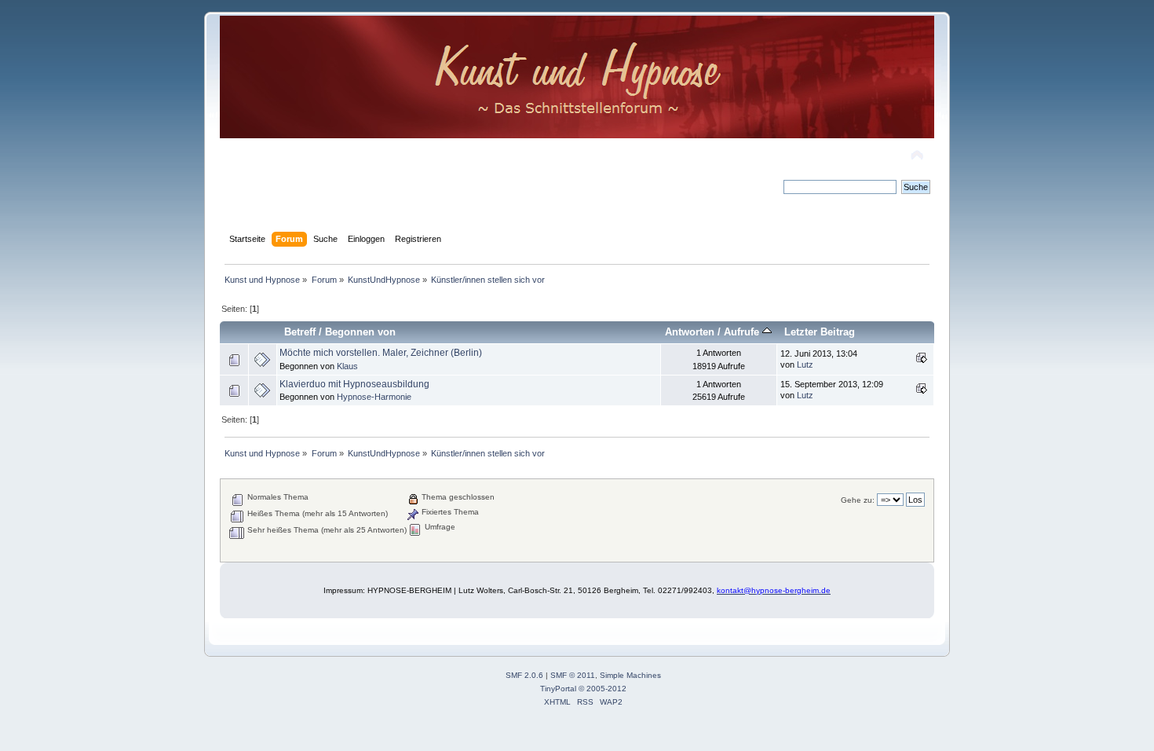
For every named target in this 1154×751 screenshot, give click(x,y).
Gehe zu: (858, 500)
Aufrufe (743, 332)
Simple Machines (630, 675)
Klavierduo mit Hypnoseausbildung (354, 384)
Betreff (300, 332)
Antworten (689, 332)
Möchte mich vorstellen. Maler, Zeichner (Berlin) (380, 352)
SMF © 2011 (572, 675)
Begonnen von (360, 332)
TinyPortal (558, 688)
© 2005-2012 (602, 688)
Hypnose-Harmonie (374, 396)
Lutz (805, 364)
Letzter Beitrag (819, 332)
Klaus (347, 366)
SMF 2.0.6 (524, 675)
